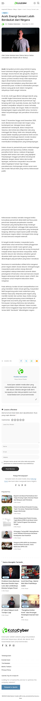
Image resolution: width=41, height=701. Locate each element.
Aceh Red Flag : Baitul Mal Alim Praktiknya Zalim (29, 583)
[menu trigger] (4, 3)
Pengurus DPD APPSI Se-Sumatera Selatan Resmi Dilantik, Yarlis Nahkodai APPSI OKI (25, 544)
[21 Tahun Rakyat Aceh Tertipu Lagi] (11, 601)
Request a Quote (10, 687)
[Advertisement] (20, 196)
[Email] (37, 361)
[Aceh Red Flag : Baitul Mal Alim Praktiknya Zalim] (30, 572)
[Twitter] (26, 361)
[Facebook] (21, 361)
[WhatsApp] (31, 361)
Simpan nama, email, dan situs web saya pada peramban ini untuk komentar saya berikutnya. (19, 462)
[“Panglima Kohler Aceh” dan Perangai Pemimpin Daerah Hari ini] (30, 601)
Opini (5, 13)
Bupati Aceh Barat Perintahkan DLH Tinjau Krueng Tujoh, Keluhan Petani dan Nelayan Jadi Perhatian (26, 498)
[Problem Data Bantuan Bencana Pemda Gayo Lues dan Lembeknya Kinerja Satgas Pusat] (11, 572)
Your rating (6, 420)
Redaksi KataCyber (14, 24)
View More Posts (20, 379)
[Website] (36, 399)
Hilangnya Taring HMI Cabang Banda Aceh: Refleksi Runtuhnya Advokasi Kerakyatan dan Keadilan (26, 533)
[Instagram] (25, 485)
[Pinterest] (22, 485)
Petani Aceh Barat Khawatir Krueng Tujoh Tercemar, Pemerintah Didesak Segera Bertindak (26, 509)
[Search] (38, 3)
